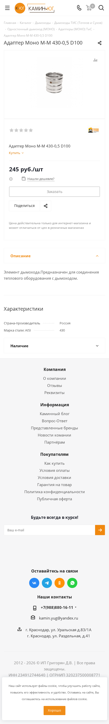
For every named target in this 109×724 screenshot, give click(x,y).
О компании (54, 378)
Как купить (54, 463)
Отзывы (54, 385)
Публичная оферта (54, 498)
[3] (21, 130)
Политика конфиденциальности (54, 491)
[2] (16, 130)
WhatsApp (72, 583)
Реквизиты (54, 392)
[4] (26, 130)
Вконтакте (34, 583)
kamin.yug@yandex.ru (58, 618)
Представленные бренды (54, 427)
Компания (55, 369)
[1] (11, 130)
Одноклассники (60, 583)
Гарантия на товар (54, 484)
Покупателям (54, 454)
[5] (31, 130)
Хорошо (54, 710)
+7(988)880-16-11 (57, 607)
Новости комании (54, 435)
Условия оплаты (55, 470)
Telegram (47, 583)
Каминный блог (54, 413)
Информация (54, 405)
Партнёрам (54, 442)
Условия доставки (54, 477)
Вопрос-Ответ (54, 420)
